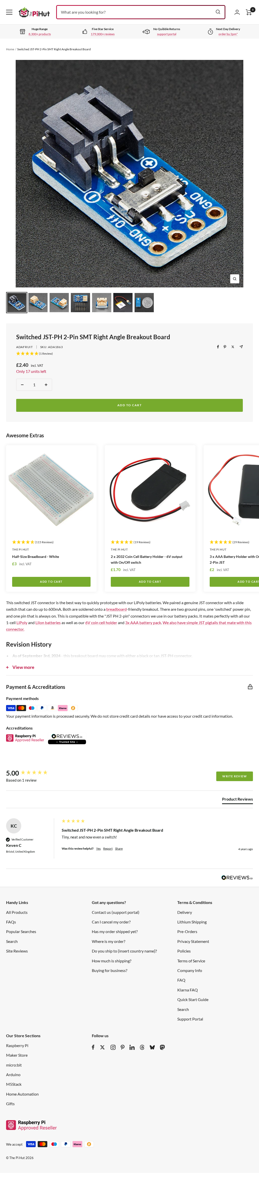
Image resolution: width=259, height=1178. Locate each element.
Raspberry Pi (17, 1045)
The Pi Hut (20, 549)
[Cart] (249, 12)
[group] (32, 773)
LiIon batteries (48, 622)
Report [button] (108, 848)
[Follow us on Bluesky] (152, 1047)
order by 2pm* (228, 34)
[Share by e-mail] (241, 346)
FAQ (181, 980)
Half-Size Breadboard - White (35, 556)
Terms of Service (191, 960)
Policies (184, 950)
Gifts (10, 1103)
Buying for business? (109, 970)
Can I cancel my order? (111, 921)
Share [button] (119, 848)
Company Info (189, 970)
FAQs (11, 921)
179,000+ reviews (103, 34)
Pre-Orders (187, 931)
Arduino (13, 1074)
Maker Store (17, 1055)
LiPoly (21, 622)
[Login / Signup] (237, 12)
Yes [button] (98, 848)
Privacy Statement (193, 941)
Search (12, 941)
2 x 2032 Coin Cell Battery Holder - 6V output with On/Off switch (146, 559)
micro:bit (14, 1064)
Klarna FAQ (187, 989)
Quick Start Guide (192, 999)
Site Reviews (17, 950)
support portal (166, 34)
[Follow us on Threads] (142, 1047)
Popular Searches (21, 931)
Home (10, 49)
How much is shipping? (111, 960)
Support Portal (190, 1018)
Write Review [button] (234, 776)
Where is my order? (108, 941)
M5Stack (13, 1084)
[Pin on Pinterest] (225, 347)
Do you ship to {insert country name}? (124, 950)
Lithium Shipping (192, 921)
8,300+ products (40, 34)
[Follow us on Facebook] (93, 1047)
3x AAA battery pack (143, 622)
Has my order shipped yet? (115, 931)
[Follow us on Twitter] (102, 1047)
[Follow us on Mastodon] (162, 1047)
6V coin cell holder (101, 622)
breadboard (116, 609)
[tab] (237, 800)
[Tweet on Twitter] (233, 347)
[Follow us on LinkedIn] (132, 1047)
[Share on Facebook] (218, 347)
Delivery (184, 912)
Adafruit (24, 347)
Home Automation (22, 1094)
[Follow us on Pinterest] (122, 1047)
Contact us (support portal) (115, 912)
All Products (17, 912)
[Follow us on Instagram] (113, 1047)
